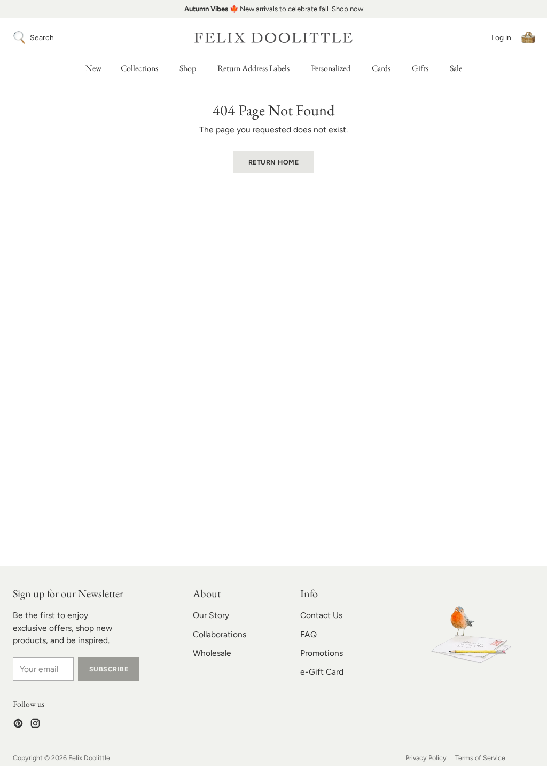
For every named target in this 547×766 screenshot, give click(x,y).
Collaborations (219, 634)
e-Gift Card (321, 672)
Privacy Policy (426, 758)
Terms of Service (480, 758)
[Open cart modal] (528, 37)
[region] (273, 9)
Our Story (211, 615)
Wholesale (212, 653)
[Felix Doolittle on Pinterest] (18, 725)
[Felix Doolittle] (273, 38)
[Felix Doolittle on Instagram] (35, 725)
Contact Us (321, 615)
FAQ (308, 634)
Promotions (321, 653)
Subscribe (108, 669)
